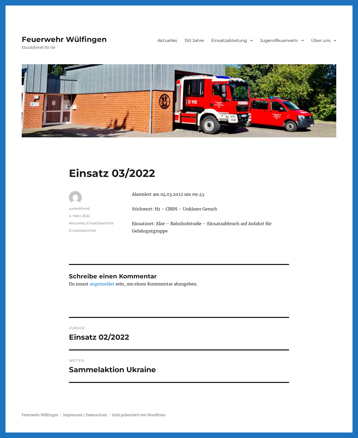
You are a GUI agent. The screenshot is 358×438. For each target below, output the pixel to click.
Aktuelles (167, 40)
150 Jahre (194, 40)
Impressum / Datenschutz (85, 415)
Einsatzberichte (99, 223)
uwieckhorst (79, 208)
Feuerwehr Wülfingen (64, 39)
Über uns (320, 40)
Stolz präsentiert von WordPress (139, 415)
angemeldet (102, 283)
